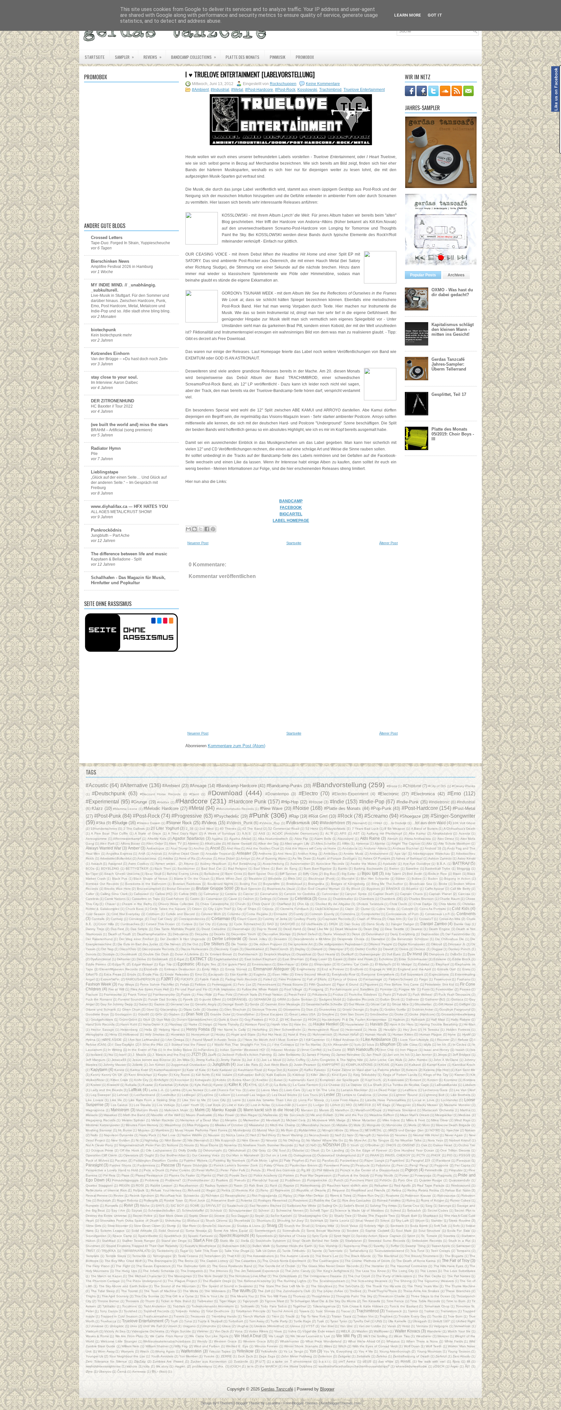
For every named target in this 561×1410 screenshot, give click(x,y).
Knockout (182, 1080)
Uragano (189, 1326)
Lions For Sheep (311, 1100)
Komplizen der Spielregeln (339, 1080)
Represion (282, 1190)
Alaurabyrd (345, 838)
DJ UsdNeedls (312, 924)
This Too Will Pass (273, 1296)
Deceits (219, 934)
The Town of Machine (160, 1291)
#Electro (308, 793)
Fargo (423, 979)
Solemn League (112, 1230)
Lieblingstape (104, 472)
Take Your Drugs (236, 1251)
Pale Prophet (294, 1160)
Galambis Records (360, 999)
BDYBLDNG (110, 868)
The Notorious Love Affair (248, 1276)
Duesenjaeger (369, 954)
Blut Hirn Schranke (375, 878)
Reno (264, 1190)
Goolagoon (123, 1014)
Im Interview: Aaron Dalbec (114, 382)
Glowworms (291, 1009)
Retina (396, 1190)
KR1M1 (384, 1064)
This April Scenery (115, 1296)
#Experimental (102, 801)
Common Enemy (321, 914)
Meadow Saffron (381, 1115)
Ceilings (265, 898)
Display (300, 949)
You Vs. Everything (337, 1351)
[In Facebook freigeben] (207, 529)
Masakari (110, 1115)
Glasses (212, 1009)
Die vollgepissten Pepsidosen (340, 944)
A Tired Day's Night (182, 833)
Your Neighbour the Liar (127, 1356)
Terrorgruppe (162, 1256)
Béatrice (412, 888)
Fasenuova (442, 979)
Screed (395, 1210)
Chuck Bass (134, 909)
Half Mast (438, 1019)
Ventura (422, 1326)
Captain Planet (440, 894)
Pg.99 (305, 1170)
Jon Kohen (157, 1064)
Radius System (216, 1185)
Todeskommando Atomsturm (213, 1306)
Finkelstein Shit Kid (439, 984)
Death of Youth (119, 934)
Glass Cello (191, 1009)
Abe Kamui (417, 833)
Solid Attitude (141, 1230)
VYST (310, 1326)
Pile (94, 453)
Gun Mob (163, 1019)
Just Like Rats (247, 1064)
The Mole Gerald (210, 1276)
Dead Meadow (346, 929)
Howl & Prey (297, 1034)
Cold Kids (460, 908)
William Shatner (156, 1346)
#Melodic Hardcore (161, 808)
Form (426, 989)
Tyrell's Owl (361, 1321)
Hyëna (90, 1039)
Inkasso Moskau (283, 1049)
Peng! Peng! (419, 1165)
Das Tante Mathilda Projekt (174, 929)
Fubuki (402, 994)
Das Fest (117, 929)
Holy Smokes (155, 1034)
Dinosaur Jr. (457, 944)
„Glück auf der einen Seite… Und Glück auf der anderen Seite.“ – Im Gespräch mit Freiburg (129, 482)
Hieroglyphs (94, 1034)
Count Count (246, 919)
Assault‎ (96, 863)
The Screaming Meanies (369, 1281)
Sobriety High (374, 1225)
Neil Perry (269, 1135)
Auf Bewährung (244, 863)
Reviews (152, 57)
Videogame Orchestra (147, 1331)
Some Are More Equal (231, 1230)
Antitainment (378, 853)
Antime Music (353, 853)
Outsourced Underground (336, 1155)
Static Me (227, 1240)
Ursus (226, 1326)
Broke (443, 884)
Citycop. (268, 909)
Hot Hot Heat (271, 1034)
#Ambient (200, 89)
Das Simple (139, 929)
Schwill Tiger (319, 1210)
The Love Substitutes (459, 1271)
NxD (313, 1145)
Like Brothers (460, 1095)
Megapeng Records (101, 1120)
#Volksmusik (298, 822)
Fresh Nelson (273, 994)
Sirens (385, 1220)
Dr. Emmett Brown (218, 954)
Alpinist (380, 843)
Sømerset (463, 1246)
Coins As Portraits (432, 909)
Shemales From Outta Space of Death (129, 1220)
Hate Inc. (300, 1024)
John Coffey (296, 1060)
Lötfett (335, 1105)
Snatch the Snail (296, 1225)
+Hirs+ (377, 823)
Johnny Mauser (114, 1064)
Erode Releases (177, 974)
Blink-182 (295, 878)
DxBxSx (456, 954)
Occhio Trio (466, 1145)
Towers (304, 1311)
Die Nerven (172, 944)
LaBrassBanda (446, 1085)
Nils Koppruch (225, 1140)
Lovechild (283, 1105)
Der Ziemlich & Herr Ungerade (183, 939)
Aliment (193, 843)
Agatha (217, 838)
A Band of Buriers (424, 828)
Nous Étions (209, 1145)
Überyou (105, 1371)
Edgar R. (119, 964)
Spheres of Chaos (292, 1236)
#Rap (294, 816)
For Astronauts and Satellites (352, 989)
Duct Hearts (326, 954)
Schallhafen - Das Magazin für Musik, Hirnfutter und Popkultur (128, 580)
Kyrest (218, 1085)
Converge (136, 919)
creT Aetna (347, 1361)
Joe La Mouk (271, 1060)
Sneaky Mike (324, 1225)
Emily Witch (210, 969)
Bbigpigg (463, 868)
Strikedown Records (427, 1240)
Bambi (342, 868)
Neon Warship (292, 1135)
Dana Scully (376, 924)
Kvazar (148, 1085)
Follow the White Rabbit (260, 989)
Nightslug (151, 1140)
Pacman (121, 1160)
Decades (201, 934)
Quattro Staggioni (99, 1185)
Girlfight (464, 1004)
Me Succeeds (294, 1115)
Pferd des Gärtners (281, 1170)
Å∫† (467, 1366)
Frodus (338, 994)
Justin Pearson (305, 1064)
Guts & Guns (228, 1019)
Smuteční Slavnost (216, 1225)
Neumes (401, 1135)
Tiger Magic (227, 1301)
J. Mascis (139, 1054)
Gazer (143, 1004)
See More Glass (171, 1215)
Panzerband (349, 1160)
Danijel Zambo (433, 924)
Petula (256, 1170)
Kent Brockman (140, 1074)
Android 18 (433, 848)
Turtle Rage (302, 1321)
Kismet (460, 1074)
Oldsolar (298, 1150)
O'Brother (372, 1145)
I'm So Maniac (310, 1044)
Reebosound (460, 1185)
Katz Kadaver (222, 1070)
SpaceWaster (148, 1236)
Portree (288, 1175)
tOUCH (235, 1366)
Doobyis (109, 954)
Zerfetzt (441, 1356)
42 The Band (252, 828)
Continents (466, 914)
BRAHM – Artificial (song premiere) (121, 430)
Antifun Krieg (307, 853)
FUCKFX (187, 979)
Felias (184, 984)
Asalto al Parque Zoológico (337, 858)
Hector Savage (102, 1029)
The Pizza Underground (144, 1281)
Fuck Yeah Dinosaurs (454, 994)
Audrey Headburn (213, 863)
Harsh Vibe (279, 1024)
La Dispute (354, 1085)
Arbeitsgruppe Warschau (431, 853)
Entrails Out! (446, 969)
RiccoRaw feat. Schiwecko (179, 1195)
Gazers (159, 1004)
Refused (194, 1190)
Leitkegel (188, 1095)
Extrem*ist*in (110, 979)
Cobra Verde (385, 909)
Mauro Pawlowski (199, 1115)
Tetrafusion (212, 1256)
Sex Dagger (240, 1215)
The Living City (403, 1271)
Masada (92, 1115)
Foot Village (293, 989)
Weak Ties (401, 1336)
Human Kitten (403, 1034)
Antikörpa (330, 853)
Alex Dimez (445, 838)
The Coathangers (325, 1261)
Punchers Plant (361, 1180)
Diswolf (388, 949)
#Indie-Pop (371, 801)
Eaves (338, 959)
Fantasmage (372, 979)
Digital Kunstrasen (411, 944)
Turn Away (257, 1321)
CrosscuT (426, 919)
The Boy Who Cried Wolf (123, 1261)
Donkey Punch (459, 949)
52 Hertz (311, 828)
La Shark (375, 1085)
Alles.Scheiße (326, 843)
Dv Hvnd (414, 954)
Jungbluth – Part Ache (110, 535)
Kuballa (131, 1085)
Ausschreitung (273, 863)
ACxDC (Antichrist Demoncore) (295, 833)
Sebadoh (414, 1210)
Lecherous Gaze (435, 1090)
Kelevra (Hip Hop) (436, 1070)
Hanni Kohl (128, 1024)
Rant (273, 1185)
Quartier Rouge (431, 1180)
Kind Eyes (339, 1074)
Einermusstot (261, 964)
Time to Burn (456, 1301)
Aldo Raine (370, 838)
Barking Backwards (368, 868)
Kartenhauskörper (167, 1070)
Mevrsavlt (273, 1120)
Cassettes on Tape (146, 898)
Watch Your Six (459, 1331)
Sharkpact (430, 1215)
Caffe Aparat (434, 888)
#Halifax (163, 802)
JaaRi (212, 1054)
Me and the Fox (352, 1115)
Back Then (163, 868)
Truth (174, 1321)
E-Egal (179, 959)
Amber (134, 848)
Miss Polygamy (198, 1125)
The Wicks (190, 1291)
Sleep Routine (459, 1220)
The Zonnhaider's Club (293, 1291)
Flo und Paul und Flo (191, 989)
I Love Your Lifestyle (413, 1039)
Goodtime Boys (97, 1014)
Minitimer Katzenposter (103, 1125)
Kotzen (432, 1080)
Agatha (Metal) (240, 838)
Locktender (449, 1100)
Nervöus (383, 1135)
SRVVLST (213, 1205)
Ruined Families (389, 1200)
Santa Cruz (411, 1205)
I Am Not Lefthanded (143, 1039)
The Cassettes (245, 1261)
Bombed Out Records (102, 884)
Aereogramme (96, 838)
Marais (324, 1110)
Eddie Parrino (96, 964)
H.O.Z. (274, 1019)
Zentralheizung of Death (411, 1356)
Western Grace (225, 1341)
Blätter (400, 878)
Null (301, 1145)
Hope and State (243, 1034)
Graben (174, 1014)
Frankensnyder (164, 994)
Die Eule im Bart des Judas (138, 944)
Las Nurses (194, 1090)
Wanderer (434, 1331)
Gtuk (146, 1019)
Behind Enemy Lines (182, 873)
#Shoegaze (410, 816)
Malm (200, 1110)
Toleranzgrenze (324, 1306)
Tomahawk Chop (437, 1306)
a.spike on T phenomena (292, 1361)
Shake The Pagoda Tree (376, 1215)
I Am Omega (175, 1039)
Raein (238, 1185)
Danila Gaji (462, 924)
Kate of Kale (196, 1070)
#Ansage (198, 785)
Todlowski (247, 1306)
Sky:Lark (402, 1220)
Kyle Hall (200, 1085)
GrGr (158, 1014)
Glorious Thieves (264, 1009)
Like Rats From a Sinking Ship (152, 1100)
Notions (172, 1145)
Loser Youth (190, 1105)
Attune (189, 863)
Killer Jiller (318, 1074)
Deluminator (375, 934)
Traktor (413, 1311)
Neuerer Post (197, 543)
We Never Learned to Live (310, 1336)
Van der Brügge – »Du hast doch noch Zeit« (129, 359)
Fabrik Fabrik (209, 979)
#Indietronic (439, 802)
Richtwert (212, 1195)
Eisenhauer (285, 964)
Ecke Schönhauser (413, 959)
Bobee (417, 878)
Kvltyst (183, 1085)
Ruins (410, 1200)
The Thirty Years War (423, 1286)
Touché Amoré (282, 1311)
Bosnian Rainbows (187, 884)
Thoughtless (320, 1296)
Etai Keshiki (239, 974)
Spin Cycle (320, 1236)
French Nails (247, 994)
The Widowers (215, 1291)
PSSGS (464, 1155)
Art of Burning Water (271, 858)
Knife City (141, 1080)
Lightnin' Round (406, 1095)
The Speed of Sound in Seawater (227, 1286)
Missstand (256, 1125)
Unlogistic (117, 1326)
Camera (231, 894)
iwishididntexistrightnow (103, 1366)
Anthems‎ (265, 853)
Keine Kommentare (323, 84)
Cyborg (222, 924)
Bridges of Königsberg (348, 884)
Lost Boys (213, 1105)
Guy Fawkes (253, 1019)
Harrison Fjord (255, 1024)
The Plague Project (182, 1281)
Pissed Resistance (149, 1175)
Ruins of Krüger (432, 1200)
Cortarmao (220, 918)
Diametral (378, 939)
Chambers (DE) (391, 898)
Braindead (294, 884)
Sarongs (444, 1205)
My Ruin (287, 1130)
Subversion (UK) (234, 1246)
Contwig (117, 919)
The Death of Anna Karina (416, 1261)
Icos (358, 1044)
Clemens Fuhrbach (294, 909)
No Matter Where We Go (324, 1140)
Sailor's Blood (353, 1205)
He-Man (469, 1024)
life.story (162, 1366)
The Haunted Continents (408, 1266)
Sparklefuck (172, 1236)
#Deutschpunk (108, 793)
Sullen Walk (261, 1246)
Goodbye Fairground (454, 1009)
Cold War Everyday (125, 914)
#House (316, 802)
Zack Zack (245, 1356)
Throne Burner (108, 1301)
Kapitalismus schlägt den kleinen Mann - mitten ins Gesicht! (452, 329)
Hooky (220, 1034)
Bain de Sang (286, 868)
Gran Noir (194, 1014)
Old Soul (279, 1150)
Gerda (254, 1004)
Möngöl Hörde (332, 1130)
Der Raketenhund (99, 939)
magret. (180, 1366)
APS (343, 833)
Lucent (302, 1105)
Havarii (376, 1024)
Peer (400, 1165)
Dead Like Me (318, 929)
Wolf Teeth (434, 1346)
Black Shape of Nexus (150, 878)
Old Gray (259, 1150)
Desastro (280, 939)
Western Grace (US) (258, 1341)
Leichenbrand (144, 1095)
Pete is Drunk (154, 1170)
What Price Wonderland (323, 1341)
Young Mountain (429, 1351)
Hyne (452, 1034)
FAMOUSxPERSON (140, 979)
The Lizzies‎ (428, 1271)
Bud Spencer (251, 888)
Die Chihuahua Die (449, 939)
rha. (221, 1366)
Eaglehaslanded (226, 959)
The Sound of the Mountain (175, 1286)
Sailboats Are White (301, 1205)
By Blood (353, 888)
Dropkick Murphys (277, 954)
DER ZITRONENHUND (112, 400)
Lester (329, 1094)
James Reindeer (348, 1054)
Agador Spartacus (188, 838)
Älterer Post (388, 543)
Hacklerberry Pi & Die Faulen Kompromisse (354, 1019)
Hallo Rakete (460, 1019)
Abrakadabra (442, 833)
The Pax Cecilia (429, 1276)
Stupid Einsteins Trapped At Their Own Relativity (142, 1246)
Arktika (168, 858)
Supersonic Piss (355, 1246)
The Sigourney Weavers (436, 1281)
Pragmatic (444, 1175)
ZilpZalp (140, 1361)
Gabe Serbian (302, 999)
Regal (210, 1190)
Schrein (263, 1210)
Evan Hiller (280, 974)
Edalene (439, 959)
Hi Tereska (431, 1029)
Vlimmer (202, 1331)
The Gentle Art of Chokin (276, 1266)
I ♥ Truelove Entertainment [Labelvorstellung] (250, 74)
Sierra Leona (339, 1220)
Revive (119, 1195)
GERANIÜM (262, 999)
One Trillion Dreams (455, 1150)
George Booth (233, 1004)
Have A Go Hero (402, 1024)
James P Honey (318, 1054)
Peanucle (362, 1165)
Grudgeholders (102, 1019)
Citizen (197, 909)
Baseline (412, 868)
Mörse (354, 1130)
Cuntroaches (130, 924)
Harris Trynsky (228, 1024)
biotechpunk (103, 329)
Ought (149, 1155)
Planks (206, 1175)
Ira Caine (334, 1049)
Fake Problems (290, 979)
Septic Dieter (198, 1215)
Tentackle (139, 1256)
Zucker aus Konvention (209, 1361)
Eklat (304, 964)
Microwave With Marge (329, 1120)
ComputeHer (370, 914)
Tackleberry (165, 1251)
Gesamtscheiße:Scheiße (324, 1004)
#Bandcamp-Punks (284, 785)
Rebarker (381, 1185)
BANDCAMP (291, 501)
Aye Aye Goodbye (416, 863)
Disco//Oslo (127, 949)
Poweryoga (423, 1175)
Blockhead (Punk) (321, 878)
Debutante (181, 934)
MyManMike (307, 1130)
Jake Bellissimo (289, 1054)
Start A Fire (203, 1240)
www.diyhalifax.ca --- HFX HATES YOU (129, 506)
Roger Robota (127, 1200)
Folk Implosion (224, 989)
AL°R (329, 833)
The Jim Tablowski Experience (256, 1271)
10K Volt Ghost (464, 823)
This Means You (242, 1296)
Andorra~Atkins (375, 848)
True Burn (455, 1316)
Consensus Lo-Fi (437, 914)
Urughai (242, 1326)
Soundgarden (96, 1236)
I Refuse (461, 1039)
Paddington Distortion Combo (155, 1160)
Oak (424, 1145)
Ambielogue (155, 848)
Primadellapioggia (125, 1180)
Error (198, 974)
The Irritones (218, 1271)
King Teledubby (365, 1074)
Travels (179, 1316)
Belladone (211, 873)
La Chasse (332, 1085)
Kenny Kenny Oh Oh (106, 1074)
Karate (119, 1070)
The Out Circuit (359, 1276)
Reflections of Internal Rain (106, 1190)
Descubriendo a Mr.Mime (312, 939)
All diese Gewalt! (239, 843)
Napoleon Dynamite (118, 1135)
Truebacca (108, 1321)
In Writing (115, 1049)
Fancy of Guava (345, 979)
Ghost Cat (378, 1004)
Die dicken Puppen (268, 944)
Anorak (156, 853)
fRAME (406, 1361)
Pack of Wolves (97, 1160)
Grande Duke (220, 1014)
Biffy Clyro (310, 873)
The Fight (123, 1266)
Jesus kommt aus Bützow (151, 1060)
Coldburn (153, 914)
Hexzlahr (389, 1029)
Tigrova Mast (274, 1301)
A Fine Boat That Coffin (109, 833)
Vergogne (441, 1326)
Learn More (407, 15)
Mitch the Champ (282, 1125)
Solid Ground (168, 1230)
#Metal (237, 89)
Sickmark (316, 1220)
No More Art (358, 1140)
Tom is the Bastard (404, 1306)
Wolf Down (412, 1346)
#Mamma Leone (125, 809)
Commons (347, 914)
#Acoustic (97, 785)
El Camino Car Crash (353, 964)
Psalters (222, 1180)
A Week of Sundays (219, 833)
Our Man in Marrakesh (242, 1155)
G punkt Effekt (210, 999)
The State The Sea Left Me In (282, 1286)
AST (356, 833)
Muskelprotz (242, 1130)
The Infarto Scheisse (158, 1271)
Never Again (454, 1135)
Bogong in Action (457, 878)
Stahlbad (109, 1240)
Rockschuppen (283, 84)
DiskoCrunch (279, 949)
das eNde (385, 1361)
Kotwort (415, 1080)
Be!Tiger (92, 873)
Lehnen (123, 1095)
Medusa (464, 1115)
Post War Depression (315, 1175)
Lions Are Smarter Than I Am (269, 1100)
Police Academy (265, 1175)
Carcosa (464, 894)
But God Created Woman (320, 888)
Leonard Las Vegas (251, 1095)
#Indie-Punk (407, 801)
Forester (386, 989)
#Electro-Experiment (350, 794)
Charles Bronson (421, 898)
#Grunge (139, 801)
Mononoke (394, 1125)
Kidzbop (299, 1074)
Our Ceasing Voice (206, 1155)
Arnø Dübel (226, 858)
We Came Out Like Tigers (208, 1336)
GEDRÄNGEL (237, 999)
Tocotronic (129, 1306)
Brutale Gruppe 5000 (214, 888)
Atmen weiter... (166, 863)
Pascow (168, 1165)
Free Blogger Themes (300, 1403)
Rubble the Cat (325, 1200)
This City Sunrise (146, 1296)
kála (146, 1366)
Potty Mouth (384, 1175)
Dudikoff (347, 954)
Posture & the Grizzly (353, 1175)
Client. (350, 909)
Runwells (111, 1205)
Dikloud (436, 944)
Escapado (216, 974)
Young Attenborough (395, 1351)
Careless (92, 898)
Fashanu (463, 979)
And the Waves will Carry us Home (310, 848)
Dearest (416, 929)
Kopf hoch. (373, 1080)
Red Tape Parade (430, 1185)
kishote (132, 1366)
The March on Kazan (106, 1276)
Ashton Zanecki (440, 858)
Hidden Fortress (458, 1029)
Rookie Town (173, 1200)
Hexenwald (353, 1029)
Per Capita (462, 1165)
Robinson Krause (418, 1195)
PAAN (374, 1155)
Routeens (300, 1200)
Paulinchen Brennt (304, 1165)
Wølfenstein (191, 1351)
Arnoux (206, 858)
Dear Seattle (394, 929)
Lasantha (273, 1403)
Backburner (186, 868)
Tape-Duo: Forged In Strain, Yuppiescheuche (130, 243)
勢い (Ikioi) (159, 1371)
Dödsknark (160, 959)
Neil (253, 1135)
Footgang (316, 989)
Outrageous (302, 1155)
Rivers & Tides (340, 1195)
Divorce (419, 949)
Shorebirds (242, 1220)
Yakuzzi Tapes (220, 1351)
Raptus (288, 1185)
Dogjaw (437, 949)
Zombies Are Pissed (168, 1361)
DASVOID (287, 924)
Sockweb (397, 1225)
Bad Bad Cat (211, 868)
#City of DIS (437, 786)
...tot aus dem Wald (429, 823)
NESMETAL (373, 1130)
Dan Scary (352, 924)
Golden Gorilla (395, 1009)
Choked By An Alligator (333, 904)
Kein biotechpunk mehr (111, 335)
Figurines (371, 984)
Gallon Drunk (390, 999)
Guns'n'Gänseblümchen (195, 1019)
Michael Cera (296, 1120)
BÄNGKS (393, 888)
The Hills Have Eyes (448, 1266)
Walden (362, 1331)
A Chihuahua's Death (459, 828)
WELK (345, 1331)
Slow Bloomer (117, 1225)
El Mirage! (404, 964)
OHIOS (391, 1145)
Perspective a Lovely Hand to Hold (112, 1170)
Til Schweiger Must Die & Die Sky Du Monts (323, 1301)
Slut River (189, 1225)
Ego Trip (165, 964)
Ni (137, 1140)
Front (387, 994)
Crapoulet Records (336, 919)
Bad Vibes (261, 868)
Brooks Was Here (117, 888)
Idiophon (387, 1044)
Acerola (464, 833)
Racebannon (188, 1185)
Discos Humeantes (194, 949)
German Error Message (282, 1004)
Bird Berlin (414, 873)
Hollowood (131, 1034)
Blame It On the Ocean (192, 878)
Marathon (342, 1110)
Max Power (226, 1115)
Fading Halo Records (241, 979)
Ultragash (420, 1321)
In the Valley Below (177, 1049)
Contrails (98, 919)
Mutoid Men (266, 1130)
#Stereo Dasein (148, 823)
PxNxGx (386, 1180)
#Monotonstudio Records (235, 809)
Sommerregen (265, 1230)
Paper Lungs (374, 1160)
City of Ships (246, 909)
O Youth (353, 1145)
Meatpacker (444, 1115)
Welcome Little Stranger (119, 1341)
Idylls (427, 1044)
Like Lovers (94, 1100)
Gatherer (412, 999)
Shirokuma (173, 1220)
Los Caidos (119, 1105)
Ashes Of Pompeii (376, 858)
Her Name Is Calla (232, 1029)
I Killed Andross (343, 1039)
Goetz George (353, 1009)
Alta (429, 843)
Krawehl (113, 1085)
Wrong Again (165, 1351)
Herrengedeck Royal (323, 1029)
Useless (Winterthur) (269, 1326)
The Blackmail (387, 1256)
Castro (195, 898)
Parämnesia (146, 1165)
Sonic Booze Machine (323, 1230)
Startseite (95, 57)
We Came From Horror (166, 1336)
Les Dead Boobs (284, 1095)
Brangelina (316, 884)
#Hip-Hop (289, 801)
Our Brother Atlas (173, 1155)
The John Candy (297, 1271)
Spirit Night (342, 1236)
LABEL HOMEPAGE (291, 520)
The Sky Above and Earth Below (123, 1286)
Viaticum (92, 1331)
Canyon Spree (356, 894)
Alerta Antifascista (417, 838)
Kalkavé (415, 1064)
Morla (412, 1125)
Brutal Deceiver (178, 888)
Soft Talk (440, 1225)
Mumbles (162, 1130)
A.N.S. (247, 833)
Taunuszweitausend (389, 1251)
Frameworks (113, 994)
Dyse (471, 954)
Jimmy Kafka (205, 1060)
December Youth (243, 934)
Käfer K (235, 1084)
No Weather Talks (408, 1140)
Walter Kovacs (407, 1331)
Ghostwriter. (423, 1004)
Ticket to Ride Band (176, 1301)
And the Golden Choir (262, 848)
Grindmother (379, 1014)
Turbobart (235, 1321)
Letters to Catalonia (356, 1095)
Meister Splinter (133, 1120)
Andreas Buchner (406, 848)
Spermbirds (264, 1236)
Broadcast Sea (420, 884)
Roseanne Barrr (223, 1200)
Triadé (290, 1316)
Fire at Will (116, 989)
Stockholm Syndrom (271, 1240)
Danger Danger (402, 924)
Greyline (328, 1014)
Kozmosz (450, 1080)
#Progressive (186, 816)
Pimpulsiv (456, 1170)
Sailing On (330, 1205)
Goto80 (143, 1014)
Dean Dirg (371, 929)
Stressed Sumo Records (386, 1240)
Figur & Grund (347, 984)
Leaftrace (410, 1090)
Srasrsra (449, 1236)
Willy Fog (181, 1346)
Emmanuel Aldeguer (271, 969)
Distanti (316, 949)
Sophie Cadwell (377, 1230)
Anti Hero (285, 853)
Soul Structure (429, 1230)
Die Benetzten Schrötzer (410, 939)
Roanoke (392, 1195)
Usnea (295, 1326)
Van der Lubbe (370, 1326)
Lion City (219, 1100)
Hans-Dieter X (153, 1024)
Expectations (439, 974)
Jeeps (442, 1054)
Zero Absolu (461, 1356)
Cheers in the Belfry (137, 904)
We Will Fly (346, 1336)
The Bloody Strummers (421, 1256)
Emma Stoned (236, 969)
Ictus (370, 1044)
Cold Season (95, 914)
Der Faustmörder (457, 934)
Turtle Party (279, 1321)
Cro (410, 919)
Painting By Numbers (229, 1160)
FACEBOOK (291, 507)
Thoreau (299, 1296)
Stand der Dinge (174, 1240)
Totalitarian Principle (251, 1311)
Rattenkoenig (310, 1185)
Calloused (141, 894)
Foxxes (465, 989)
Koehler (262, 1080)
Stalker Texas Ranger (138, 1240)
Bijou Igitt (370, 873)
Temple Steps (116, 1256)
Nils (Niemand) (198, 1140)
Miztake (342, 1125)
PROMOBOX (305, 57)
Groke (399, 1014)
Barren (394, 868)
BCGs (90, 868)
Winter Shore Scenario (301, 1346)
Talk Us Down (266, 1251)
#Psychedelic (226, 816)
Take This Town (206, 1251)
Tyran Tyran (338, 1321)
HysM (466, 1034)
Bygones (373, 888)
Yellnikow (245, 1351)
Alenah (392, 838)
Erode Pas (151, 974)
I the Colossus (283, 1044)
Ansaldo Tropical (218, 853)
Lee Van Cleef (464, 1090)
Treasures (197, 1316)
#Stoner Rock (179, 822)
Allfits (346, 843)
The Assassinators (260, 1256)
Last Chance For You (225, 1090)
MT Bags (383, 1105)
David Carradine (214, 929)
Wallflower (381, 1331)
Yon (312, 1351)
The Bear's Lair (326, 1256)
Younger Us (94, 1356)
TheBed (355, 1291)
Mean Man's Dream (414, 1115)
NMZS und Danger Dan (406, 1130)
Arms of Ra (187, 858)
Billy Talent (393, 873)
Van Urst (346, 1326)
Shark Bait (409, 1215)
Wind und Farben (207, 1346)
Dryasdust (303, 954)
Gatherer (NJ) (435, 999)
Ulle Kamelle (397, 1321)
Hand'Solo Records (100, 1024)
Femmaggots (221, 984)
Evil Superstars (412, 974)
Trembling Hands (224, 1316)
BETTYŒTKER (137, 868)
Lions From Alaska (345, 1100)
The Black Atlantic (357, 1256)
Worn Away (106, 1351)
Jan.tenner (424, 1054)
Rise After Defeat (311, 1195)
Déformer (124, 959)
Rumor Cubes (460, 1200)
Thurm (150, 1301)
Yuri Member (188, 1356)
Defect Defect (307, 934)
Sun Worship (328, 1246)
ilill (468, 1361)
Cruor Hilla (106, 924)
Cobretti (407, 909)
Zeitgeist (344, 1356)
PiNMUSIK (277, 57)
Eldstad (424, 964)
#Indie (337, 801)
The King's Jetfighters (332, 1271)
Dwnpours (436, 954)
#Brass (392, 786)
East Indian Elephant (260, 959)
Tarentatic (335, 1251)
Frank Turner (137, 994)
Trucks (437, 1316)
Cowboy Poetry (304, 919)
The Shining (402, 1281)
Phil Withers (325, 1170)
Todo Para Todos (274, 1306)
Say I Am (118, 1210)
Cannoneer (330, 894)
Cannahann (269, 894)
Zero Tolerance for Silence (106, 1361)
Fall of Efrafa (317, 979)
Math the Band (134, 1115)
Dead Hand (292, 929)
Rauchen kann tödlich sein (347, 1185)
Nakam (470, 1130)
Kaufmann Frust (250, 1070)
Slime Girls (93, 1225)
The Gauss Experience (153, 1266)
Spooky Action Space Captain (378, 1236)
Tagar (184, 1251)
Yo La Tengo (293, 1351)
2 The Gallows (134, 828)
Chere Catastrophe (214, 904)
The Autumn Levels (294, 1256)
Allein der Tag (268, 843)
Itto (110, 1054)
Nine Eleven (251, 1140)
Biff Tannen (288, 873)
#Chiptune (412, 786)
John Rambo (417, 1060)
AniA (141, 853)
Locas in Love (423, 1100)
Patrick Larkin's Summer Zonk (236, 1165)
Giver (150, 1009)
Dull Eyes (394, 954)
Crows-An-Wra (449, 919)
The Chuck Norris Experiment (284, 1261)
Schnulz (216, 1210)
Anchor (198, 848)
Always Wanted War (103, 848)
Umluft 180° (441, 1321)
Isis (472, 1049)
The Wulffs (241, 1291)
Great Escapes (272, 1014)
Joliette (137, 1064)
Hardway (175, 1024)
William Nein (130, 1346)
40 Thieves (228, 828)
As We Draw (302, 858)
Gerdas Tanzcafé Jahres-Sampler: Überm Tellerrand (448, 364)
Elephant (442, 964)
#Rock (345, 816)
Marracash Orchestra (438, 1110)
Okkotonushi (212, 1150)
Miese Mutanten (364, 1120)
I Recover (442, 1039)
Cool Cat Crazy (161, 919)
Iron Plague (409, 1049)
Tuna (188, 1321)
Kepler (163, 1074)
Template (92, 1256)
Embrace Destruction (180, 969)
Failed (267, 979)
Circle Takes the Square (168, 909)
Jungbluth (221, 1064)
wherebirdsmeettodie (411, 1366)
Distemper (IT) (339, 949)
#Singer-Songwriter (452, 816)
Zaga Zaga (267, 1356)
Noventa (230, 1145)
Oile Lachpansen (159, 1150)
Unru (133, 1326)
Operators (130, 1155)
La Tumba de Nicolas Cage (408, 1085)
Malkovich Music (176, 1110)
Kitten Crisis (119, 1080)
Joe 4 (251, 1060)
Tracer (345, 1311)
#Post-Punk (107, 816)
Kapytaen (99, 1069)
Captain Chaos (411, 894)
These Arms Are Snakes (421, 1291)
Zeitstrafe (363, 1356)
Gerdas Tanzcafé (277, 1389)
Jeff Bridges (461, 1054)
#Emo (454, 793)
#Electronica (423, 793)
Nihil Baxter (173, 1140)
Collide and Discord (180, 914)
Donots (91, 954)
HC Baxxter (293, 1019)
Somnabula (291, 1230)
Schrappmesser (240, 1210)
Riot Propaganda (264, 1195)
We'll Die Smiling (375, 1336)
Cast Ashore (175, 898)
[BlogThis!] (194, 529)
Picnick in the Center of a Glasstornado (369, 1170)
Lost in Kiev (235, 1105)
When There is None (422, 1341)
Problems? (173, 1180)
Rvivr (128, 1205)
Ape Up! (400, 853)
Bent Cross (233, 873)
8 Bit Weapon (394, 828)
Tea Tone (417, 1251)
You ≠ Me (365, 1351)
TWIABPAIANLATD (136, 1251)
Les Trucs (310, 1095)
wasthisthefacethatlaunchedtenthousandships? (354, 1366)
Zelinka (381, 1356)
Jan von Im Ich (398, 1054)
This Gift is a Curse (179, 1296)
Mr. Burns (125, 1130)
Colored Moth (211, 914)
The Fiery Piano (98, 1266)
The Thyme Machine (460, 1286)
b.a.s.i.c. (325, 1361)
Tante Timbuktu (293, 1251)
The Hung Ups (126, 1271)
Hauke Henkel (326, 1024)
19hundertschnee (104, 828)
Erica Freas (112, 974)
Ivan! (123, 1054)
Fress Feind (297, 994)
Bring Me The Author (387, 884)
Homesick (178, 1034)
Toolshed (130, 1311)
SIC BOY (177, 1205)
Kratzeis (469, 1080)
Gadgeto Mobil (330, 999)
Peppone (441, 1165)
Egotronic (186, 964)
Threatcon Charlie (391, 1296)
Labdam (469, 1085)
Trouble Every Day (412, 1316)
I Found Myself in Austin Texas (213, 1039)
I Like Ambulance (376, 1039)
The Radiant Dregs (217, 1281)
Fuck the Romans (99, 999)
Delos (356, 934)
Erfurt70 (92, 974)
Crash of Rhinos (369, 919)
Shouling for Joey (290, 1220)
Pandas (328, 1160)
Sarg (428, 1205)
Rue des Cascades (356, 1200)
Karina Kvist (139, 1070)
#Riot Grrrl (318, 816)
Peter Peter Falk (232, 1170)
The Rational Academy (254, 1281)
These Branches (457, 1291)
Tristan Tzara (341, 1316)
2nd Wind (206, 828)
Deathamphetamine (152, 934)
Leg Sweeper (101, 1095)
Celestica (303, 898)
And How (233, 848)
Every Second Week (310, 974)
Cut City (205, 924)
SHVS (160, 1205)
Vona (239, 1331)
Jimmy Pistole (230, 1060)
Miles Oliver (439, 1120)
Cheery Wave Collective (176, 904)
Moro (426, 1125)
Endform (356, 969)
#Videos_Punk (240, 823)
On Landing (335, 1150)
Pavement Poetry (337, 1165)
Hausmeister (354, 1024)
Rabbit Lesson (161, 1185)
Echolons (386, 959)
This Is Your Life (212, 1296)
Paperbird (397, 1160)
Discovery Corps (226, 949)
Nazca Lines (235, 1135)
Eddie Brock (461, 959)
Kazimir (293, 1070)
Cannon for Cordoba (299, 894)
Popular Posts (423, 275)
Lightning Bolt (434, 1095)
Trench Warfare (254, 1316)
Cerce (322, 898)
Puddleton (293, 1180)
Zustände (241, 1361)
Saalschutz (235, 1205)
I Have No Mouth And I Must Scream (270, 1039)
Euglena (260, 974)
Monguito (373, 1125)
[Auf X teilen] (200, 529)
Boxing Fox (248, 884)
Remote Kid (245, 1190)
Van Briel (327, 1326)
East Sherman (293, 959)
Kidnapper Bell (249, 1074)
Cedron (248, 898)
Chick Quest (261, 904)
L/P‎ (265, 1085)
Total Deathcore (218, 1311)
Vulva (292, 1331)
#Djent (194, 794)
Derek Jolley (258, 939)
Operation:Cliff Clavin (101, 1155)
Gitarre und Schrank (101, 1009)
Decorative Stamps (276, 934)
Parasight (94, 1165)
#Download (225, 793)
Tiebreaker (205, 1301)
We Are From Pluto (129, 1336)
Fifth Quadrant (320, 984)
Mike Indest (391, 1120)
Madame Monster (457, 1105)
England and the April (414, 969)
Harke (193, 1024)
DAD (270, 924)
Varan (391, 1326)
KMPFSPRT (331, 1064)
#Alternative (134, 785)
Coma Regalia (257, 914)
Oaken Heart (442, 1145)
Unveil (172, 1326)
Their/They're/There (382, 1291)
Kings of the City (435, 1074)
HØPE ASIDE (112, 1039)
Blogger (327, 1389)
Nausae (214, 1135)
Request (338, 1190)
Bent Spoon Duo (260, 873)
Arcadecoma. (147, 858)
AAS (261, 833)
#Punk (259, 815)
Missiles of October (229, 1125)
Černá (121, 1371)
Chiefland (284, 904)
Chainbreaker (343, 898)
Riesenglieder (235, 1195)
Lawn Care (292, 1090)
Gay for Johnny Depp (116, 1004)
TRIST (90, 1251)
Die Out (192, 944)
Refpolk (138, 1190)
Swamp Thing (415, 1246)
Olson (315, 1150)
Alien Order (154, 843)
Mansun (307, 1110)
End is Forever (333, 969)
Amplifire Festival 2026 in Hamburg (122, 266)
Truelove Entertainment (364, 89)
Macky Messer (427, 1105)
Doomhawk (128, 954)
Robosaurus (446, 1195)
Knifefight (161, 1080)
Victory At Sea (114, 1331)
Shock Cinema (217, 1220)
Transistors (449, 1311)
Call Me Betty (460, 888)
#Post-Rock (285, 89)
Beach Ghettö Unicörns (121, 873)
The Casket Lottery (214, 1261)
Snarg (272, 1225)
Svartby (379, 1246)
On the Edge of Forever (369, 1150)
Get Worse (357, 1004)
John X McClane (445, 1060)
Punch (338, 1180)
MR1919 (364, 1105)
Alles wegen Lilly (297, 843)
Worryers (127, 1351)
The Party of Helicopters (394, 1276)
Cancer (248, 894)
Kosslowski (307, 89)
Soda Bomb (419, 1225)
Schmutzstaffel (193, 1210)
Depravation (430, 934)
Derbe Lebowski (226, 939)
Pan (313, 1160)
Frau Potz (225, 994)
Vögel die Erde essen (318, 1331)
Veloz (406, 1326)
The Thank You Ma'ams (383, 1286)
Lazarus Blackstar (354, 1090)
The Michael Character (145, 1276)
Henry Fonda (198, 1029)
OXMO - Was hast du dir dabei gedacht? (452, 292)
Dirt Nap (107, 949)
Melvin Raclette (162, 1120)
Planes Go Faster (182, 1175)
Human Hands (376, 1034)
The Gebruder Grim (191, 1266)
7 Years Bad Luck (365, 828)
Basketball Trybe (437, 868)
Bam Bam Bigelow (318, 868)
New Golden (120, 1140)
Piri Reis (109, 1175)
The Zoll (264, 1291)
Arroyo (245, 858)
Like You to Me (194, 1100)
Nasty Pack (147, 1135)
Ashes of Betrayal (409, 858)
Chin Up (303, 904)
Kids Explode (276, 1074)
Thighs (91, 1296)
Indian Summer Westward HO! (242, 1049)
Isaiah (460, 1049)
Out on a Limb (276, 1155)
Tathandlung (358, 1251)
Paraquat (463, 1160)
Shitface (193, 1220)
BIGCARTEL (291, 514)
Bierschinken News (110, 261)
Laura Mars (269, 1090)
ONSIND (408, 1145)
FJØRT (167, 979)
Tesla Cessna (188, 1256)
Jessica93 (118, 1060)
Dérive (141, 959)
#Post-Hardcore (259, 89)
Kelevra (412, 1070)
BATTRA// (461, 863)
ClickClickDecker (327, 909)
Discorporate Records (158, 949)
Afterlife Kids (157, 838)
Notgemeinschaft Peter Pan (140, 1145)
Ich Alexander (338, 1044)
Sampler (124, 57)
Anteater (243, 853)
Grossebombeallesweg (458, 1014)
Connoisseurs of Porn (402, 914)
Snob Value (349, 1225)
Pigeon (411, 1170)
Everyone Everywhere (377, 974)
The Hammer (374, 1266)
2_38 (189, 828)
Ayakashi (389, 863)
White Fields (453, 1341)
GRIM (281, 999)
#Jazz (97, 808)
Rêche (145, 1205)
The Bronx (185, 1261)
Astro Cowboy (138, 863)
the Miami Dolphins (297, 1366)
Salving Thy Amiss (383, 1205)
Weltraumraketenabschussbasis (167, 1341)
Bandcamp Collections (193, 57)
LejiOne (207, 1095)
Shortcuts (263, 1220)
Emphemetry (306, 969)
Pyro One (405, 1180)
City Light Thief (219, 909)
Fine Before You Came (401, 984)
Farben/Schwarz (401, 979)
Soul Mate (403, 1230)
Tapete (317, 1251)
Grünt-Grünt (128, 1019)
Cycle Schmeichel (247, 924)
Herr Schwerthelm (287, 1029)
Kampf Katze (436, 1064)
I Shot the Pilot (151, 1044)
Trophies (386, 1316)
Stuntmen (93, 1246)
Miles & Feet (415, 1120)
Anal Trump (179, 848)
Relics (225, 1190)
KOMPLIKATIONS (359, 1064)
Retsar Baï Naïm (457, 1190)
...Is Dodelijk (397, 823)
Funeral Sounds (130, 999)
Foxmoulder (444, 989)
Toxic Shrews (325, 1311)
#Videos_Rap (269, 823)
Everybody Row (343, 974)
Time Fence (395, 1301)
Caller (90, 894)
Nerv (350, 1135)
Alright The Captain (405, 843)
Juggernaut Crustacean (188, 1064)
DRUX (333, 924)
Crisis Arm (394, 919)
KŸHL (253, 1085)
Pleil (220, 1175)
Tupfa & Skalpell (210, 1321)
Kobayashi (203, 1080)
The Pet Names (458, 1276)
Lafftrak (135, 1090)
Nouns (189, 1145)
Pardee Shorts (120, 1165)
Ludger (318, 1105)
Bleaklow (255, 878)
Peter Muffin (205, 1170)
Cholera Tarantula (369, 904)
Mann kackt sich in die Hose (268, 1110)
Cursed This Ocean (160, 924)
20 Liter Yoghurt (165, 828)
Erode (131, 974)
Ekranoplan (322, 964)
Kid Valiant (224, 1074)
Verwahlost (462, 1326)
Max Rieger (249, 1115)
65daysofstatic (335, 828)
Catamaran (214, 898)
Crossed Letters (106, 237)
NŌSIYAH (331, 1145)
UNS (378, 1321)
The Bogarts (454, 1256)
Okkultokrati (237, 1150)
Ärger (454, 1366)
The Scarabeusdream (328, 1281)
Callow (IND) (188, 894)
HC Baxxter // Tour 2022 (112, 406)
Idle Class (410, 1044)
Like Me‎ (116, 1100)
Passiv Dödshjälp (194, 1165)
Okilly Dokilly (187, 1150)
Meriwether (251, 1120)
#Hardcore (191, 801)
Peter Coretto (180, 1170)
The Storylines (321, 1286)
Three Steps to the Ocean (430, 1296)
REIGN (124, 1185)
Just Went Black (276, 1064)
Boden (433, 878)
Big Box (330, 873)
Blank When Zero (229, 878)
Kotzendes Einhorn (110, 353)
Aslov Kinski (466, 858)
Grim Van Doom (352, 1014)
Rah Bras (256, 1185)
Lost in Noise (260, 1105)
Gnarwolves (327, 1009)
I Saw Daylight (123, 1044)
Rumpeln (92, 1205)
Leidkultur (168, 1095)
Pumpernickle (317, 1180)
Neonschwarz (319, 1135)
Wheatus (393, 1341)
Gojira (374, 1009)
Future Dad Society (162, 999)
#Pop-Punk (381, 808)
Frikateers (319, 994)
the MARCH (269, 1366)
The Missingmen (180, 1276)
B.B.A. (441, 863)
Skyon (420, 1220)
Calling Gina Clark (113, 894)
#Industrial (220, 89)
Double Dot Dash (156, 954)
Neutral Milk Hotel (426, 1135)
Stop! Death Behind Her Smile (315, 1240)
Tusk (320, 1321)
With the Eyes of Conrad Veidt (375, 1346)
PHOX (436, 1155)
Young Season (459, 1351)
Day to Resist (267, 929)
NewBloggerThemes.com (341, 1403)
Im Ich (441, 1044)
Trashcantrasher (155, 1316)
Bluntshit (348, 878)
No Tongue (381, 1140)
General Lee (179, 1004)
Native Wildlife (191, 1135)
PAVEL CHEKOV (397, 1155)
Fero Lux (244, 984)
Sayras (136, 1210)
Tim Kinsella (371, 1301)
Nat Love (169, 1135)
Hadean (399, 1019)
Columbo (234, 914)
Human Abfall (349, 1034)
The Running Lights (291, 1281)
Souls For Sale (458, 1230)
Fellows (200, 984)
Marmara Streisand (402, 1110)
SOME (195, 1205)
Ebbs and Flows (360, 959)
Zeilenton (325, 1356)
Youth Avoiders (162, 1356)
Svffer (395, 1246)
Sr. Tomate (429, 1236)
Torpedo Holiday (187, 1311)
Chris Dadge (423, 904)
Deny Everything (402, 934)
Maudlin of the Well (165, 1115)
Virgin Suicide (180, 1331)
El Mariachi (383, 964)
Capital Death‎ (383, 894)
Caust (232, 898)
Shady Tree (343, 1215)
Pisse (125, 1175)
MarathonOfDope (368, 1110)
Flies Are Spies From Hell (149, 989)
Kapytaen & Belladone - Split (116, 559)
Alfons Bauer (130, 843)
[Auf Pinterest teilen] (213, 529)
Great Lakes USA (302, 1014)
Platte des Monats (242, 57)
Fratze (186, 994)
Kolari (278, 1080)
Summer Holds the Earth (294, 1246)
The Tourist (129, 1291)
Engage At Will (380, 969)
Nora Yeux (435, 1140)
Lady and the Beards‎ (107, 1090)
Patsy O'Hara (274, 1165)
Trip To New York (313, 1316)
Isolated (97, 1054)
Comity (298, 914)
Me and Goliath (321, 1115)
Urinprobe (209, 1326)
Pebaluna (383, 1165)
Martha (465, 1110)
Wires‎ (328, 1346)
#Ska (100, 823)
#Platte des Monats (342, 808)
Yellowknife (269, 1351)
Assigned (115, 863)
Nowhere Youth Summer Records (268, 1145)
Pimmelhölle (434, 1170)
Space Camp (122, 1236)
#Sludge (119, 822)
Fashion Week (98, 984)
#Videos (209, 822)
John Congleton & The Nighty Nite (337, 1060)
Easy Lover (318, 959)
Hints (113, 1034)
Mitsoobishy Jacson (315, 1125)
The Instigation (192, 1271)
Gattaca (457, 999)
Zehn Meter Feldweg (296, 1356)
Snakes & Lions (248, 1225)
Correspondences (192, 919)
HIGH (312, 1019)
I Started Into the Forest (187, 1044)
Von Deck (222, 1331)
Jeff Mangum (95, 1060)
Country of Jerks (275, 919)
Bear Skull (153, 873)
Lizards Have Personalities (385, 1100)
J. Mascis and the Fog (168, 1054)
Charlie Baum (450, 898)
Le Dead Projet (385, 1090)
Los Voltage (166, 1105)
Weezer (443, 1336)
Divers (403, 949)
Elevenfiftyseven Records (118, 969)
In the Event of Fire (142, 1049)
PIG (450, 1155)
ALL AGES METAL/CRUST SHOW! (121, 512)
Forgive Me (407, 989)
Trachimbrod (330, 89)
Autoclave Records (330, 863)
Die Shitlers (214, 944)
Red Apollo (402, 1185)
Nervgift (365, 1135)
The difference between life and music (129, 553)
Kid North (203, 1074)
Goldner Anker (422, 1009)
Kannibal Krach (463, 1064)
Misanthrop (173, 1125)
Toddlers (179, 1306)
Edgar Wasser (142, 964)
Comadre (280, 914)
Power (404, 1175)
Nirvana (271, 1140)
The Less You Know (370, 1271)
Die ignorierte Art (300, 944)
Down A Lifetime (187, 954)
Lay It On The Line (320, 1090)
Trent (275, 1316)
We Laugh (276, 1336)
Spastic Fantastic (200, 1236)
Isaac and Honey (436, 1049)
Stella (245, 1240)
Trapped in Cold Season (119, 1316)
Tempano (463, 1251)
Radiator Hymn (106, 448)
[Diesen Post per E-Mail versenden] (188, 529)
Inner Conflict (311, 1049)
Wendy (202, 1341)
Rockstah (104, 1200)
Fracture (92, 994)
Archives (456, 275)
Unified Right (465, 1321)
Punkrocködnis (106, 530)
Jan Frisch (373, 1054)
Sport (411, 1236)
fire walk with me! (431, 1361)
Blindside (275, 878)
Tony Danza (109, 1311)
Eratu (466, 969)
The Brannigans (160, 1261)
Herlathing (260, 1029)
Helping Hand (169, 1029)
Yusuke (209, 1356)
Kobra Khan (241, 1080)
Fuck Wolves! (422, 994)
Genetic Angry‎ (205, 1004)
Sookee (352, 1230)
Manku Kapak (224, 1110)
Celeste (283, 898)
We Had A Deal (247, 1336)
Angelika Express (119, 853)
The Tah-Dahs (348, 1286)
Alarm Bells (322, 838)
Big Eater (348, 873)
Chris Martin (447, 904)
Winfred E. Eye (237, 1346)
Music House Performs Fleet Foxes (201, 1130)
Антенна (139, 1371)
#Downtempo (277, 794)
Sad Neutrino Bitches (265, 1205)
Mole (357, 1125)
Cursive (187, 924)
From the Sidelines (363, 994)
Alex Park (107, 843)
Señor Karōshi (281, 1215)
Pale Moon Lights (264, 1160)
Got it (435, 15)
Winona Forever (266, 1346)
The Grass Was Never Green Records (330, 1266)
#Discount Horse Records (160, 794)
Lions (236, 1100)
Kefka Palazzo (315, 1070)
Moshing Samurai (99, 1130)
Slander (437, 1220)
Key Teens (182, 1074)
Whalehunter (289, 1341)
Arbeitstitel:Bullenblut (115, 858)
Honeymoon (200, 1034)
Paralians (443, 1160)
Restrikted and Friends (368, 1190)
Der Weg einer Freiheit (136, 939)
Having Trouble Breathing (438, 1024)
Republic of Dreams (311, 1190)
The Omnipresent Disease (322, 1276)
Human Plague (430, 1034)
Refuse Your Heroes (166, 1190)
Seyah (260, 1215)
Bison (457, 873)
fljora (456, 1361)
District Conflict (366, 949)
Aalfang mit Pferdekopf (384, 833)
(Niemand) (359, 823)
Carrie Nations (115, 898)
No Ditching (291, 1140)
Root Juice (197, 1200)
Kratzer (96, 1085)
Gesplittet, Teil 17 (448, 394)
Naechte (452, 1130)
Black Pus (119, 878)
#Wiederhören (332, 823)
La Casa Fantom (305, 1085)
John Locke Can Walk (385, 1060)
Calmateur (211, 894)
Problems (152, 1180)
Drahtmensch (248, 954)
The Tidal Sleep (103, 1291)
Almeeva (362, 843)
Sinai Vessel (364, 1220)
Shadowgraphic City (313, 1215)
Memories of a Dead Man (199, 1120)
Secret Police (143, 1215)
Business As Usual (281, 888)
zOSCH (438, 1366)
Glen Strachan (235, 1009)
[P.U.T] (260, 1361)
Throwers (132, 1301)
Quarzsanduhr (459, 1180)
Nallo (94, 1135)
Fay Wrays (126, 984)
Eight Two (209, 964)
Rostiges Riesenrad (272, 1200)
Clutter (365, 909)
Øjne (89, 1371)
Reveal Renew (96, 1195)
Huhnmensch (322, 1034)
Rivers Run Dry (368, 1195)
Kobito (221, 1080)
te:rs (250, 1366)
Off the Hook (130, 1150)
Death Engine (439, 929)
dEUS (367, 1361)
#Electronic (388, 793)
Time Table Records (425, 1301)
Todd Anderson (155, 1306)
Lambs (175, 1090)
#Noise (301, 808)
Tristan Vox (365, 1316)
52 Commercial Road (283, 828)
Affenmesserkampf (127, 838)
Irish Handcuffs (360, 1049)
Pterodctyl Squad (265, 1180)
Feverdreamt (266, 984)
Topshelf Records (156, 1311)
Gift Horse (445, 1004)
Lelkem (224, 1095)
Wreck (144, 1351)
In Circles (459, 1044)
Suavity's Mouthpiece (200, 1246)
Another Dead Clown (184, 853)
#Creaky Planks (463, 786)
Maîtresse (270, 1115)
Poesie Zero (238, 1175)
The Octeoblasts (284, 1276)
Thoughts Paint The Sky (354, 1296)
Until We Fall (152, 1326)
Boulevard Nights (220, 884)
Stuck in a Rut (459, 1240)
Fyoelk (188, 999)
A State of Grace (148, 833)
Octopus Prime (102, 1150)
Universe (97, 1326)
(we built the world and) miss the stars (129, 424)
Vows (278, 1331)
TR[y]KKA (108, 1251)
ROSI (140, 1185)
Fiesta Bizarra (292, 984)
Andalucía (349, 848)
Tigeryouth (250, 1301)
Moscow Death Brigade (453, 1125)
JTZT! (196, 1054)
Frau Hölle (204, 994)
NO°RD (435, 1130)
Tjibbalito (109, 1306)
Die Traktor (239, 944)
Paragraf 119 (420, 1160)
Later (251, 1090)
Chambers (366, 898)
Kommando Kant (301, 1080)
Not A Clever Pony (99, 1145)
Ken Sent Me (465, 1070)
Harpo (207, 1024)
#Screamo (376, 816)
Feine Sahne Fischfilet (157, 984)
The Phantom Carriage (103, 1281)
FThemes (225, 1403)
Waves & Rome (97, 1336)
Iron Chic (387, 1049)
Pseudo (240, 1180)
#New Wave (271, 808)
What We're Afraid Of (364, 1341)
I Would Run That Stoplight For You (239, 1044)
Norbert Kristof (459, 1140)
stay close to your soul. (114, 377)
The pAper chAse (330, 1291)
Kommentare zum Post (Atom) (236, 745)
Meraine (231, 1120)
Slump (171, 1225)
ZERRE (226, 1356)
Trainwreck (394, 1311)
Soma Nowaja (196, 1230)
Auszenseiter (300, 863)
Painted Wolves (195, 1160)
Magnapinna (95, 1110)
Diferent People (380, 944)
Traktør (429, 1311)
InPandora (206, 1049)
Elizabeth (151, 969)
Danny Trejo (95, 929)
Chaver (110, 904)
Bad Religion (237, 868)
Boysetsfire (271, 884)
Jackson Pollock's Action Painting (247, 1054)
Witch (342, 1346)
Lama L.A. (156, 1090)
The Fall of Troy (455, 1260)
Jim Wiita (183, 1060)
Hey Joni (410, 1029)
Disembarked (254, 949)
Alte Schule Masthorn (454, 843)
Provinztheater (198, 1180)
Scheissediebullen (161, 1210)
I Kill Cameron (314, 1039)
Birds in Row (437, 873)
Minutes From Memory (142, 1125)
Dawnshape (241, 929)
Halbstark (418, 1019)
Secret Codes (438, 1210)
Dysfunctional (101, 959)
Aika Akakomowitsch (273, 838)
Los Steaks (142, 1105)
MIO (349, 1105)
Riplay (287, 1195)
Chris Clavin (398, 904)
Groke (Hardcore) (422, 1014)
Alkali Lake (213, 843)
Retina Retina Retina (423, 1190)
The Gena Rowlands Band (232, 1266)
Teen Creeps (440, 1251)
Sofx (456, 1225)
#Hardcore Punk (248, 801)
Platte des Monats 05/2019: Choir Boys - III (452, 434)
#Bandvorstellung (339, 784)
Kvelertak (166, 1085)
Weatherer (423, 1336)
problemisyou (202, 1366)
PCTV (421, 1155)
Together (299, 1306)
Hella (148, 1029)
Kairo (399, 1064)
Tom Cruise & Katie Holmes (362, 1306)
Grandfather (245, 1014)
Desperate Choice (351, 939)
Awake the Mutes (363, 863)
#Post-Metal (464, 808)
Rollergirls (151, 1200)
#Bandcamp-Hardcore (236, 785)
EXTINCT (198, 959)
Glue (309, 1009)
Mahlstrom (120, 1110)
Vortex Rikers (258, 1331)
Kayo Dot (275, 1070)
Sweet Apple (440, 1246)
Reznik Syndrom (142, 1195)
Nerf (338, 1135)
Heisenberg (129, 1029)
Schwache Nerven (290, 1210)
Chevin (240, 904)
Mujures (144, 1130)
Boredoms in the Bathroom (146, 884)
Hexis (372, 1029)
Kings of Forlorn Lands (400, 1074)
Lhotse (383, 1095)
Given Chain (131, 1009)
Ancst (215, 848)
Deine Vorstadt (334, 934)
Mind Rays (462, 1120)
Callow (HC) (164, 894)
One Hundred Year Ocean (414, 1150)
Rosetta (246, 1200)
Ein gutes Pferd (234, 964)
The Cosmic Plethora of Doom (367, 1261)
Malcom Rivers (147, 1110)
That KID (233, 1256)
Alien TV (175, 843)
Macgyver (403, 1105)
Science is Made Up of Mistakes (359, 1210)
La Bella (280, 1085)
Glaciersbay (169, 1009)
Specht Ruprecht (234, 1235)
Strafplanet (353, 1240)
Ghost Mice (400, 1004)
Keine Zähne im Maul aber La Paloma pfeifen (366, 1070)
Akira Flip (301, 838)
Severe (219, 1215)
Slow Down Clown (147, 1225)
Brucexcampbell (149, 888)
